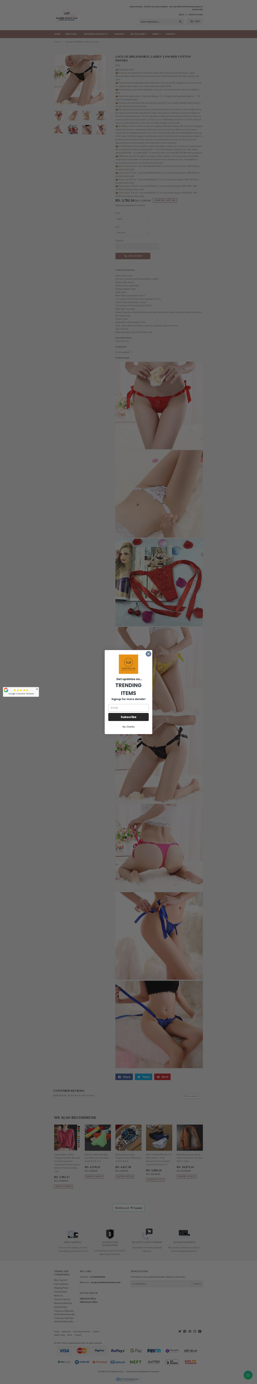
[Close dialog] (148, 653)
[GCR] (6, 690)
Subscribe (128, 717)
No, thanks (128, 726)
